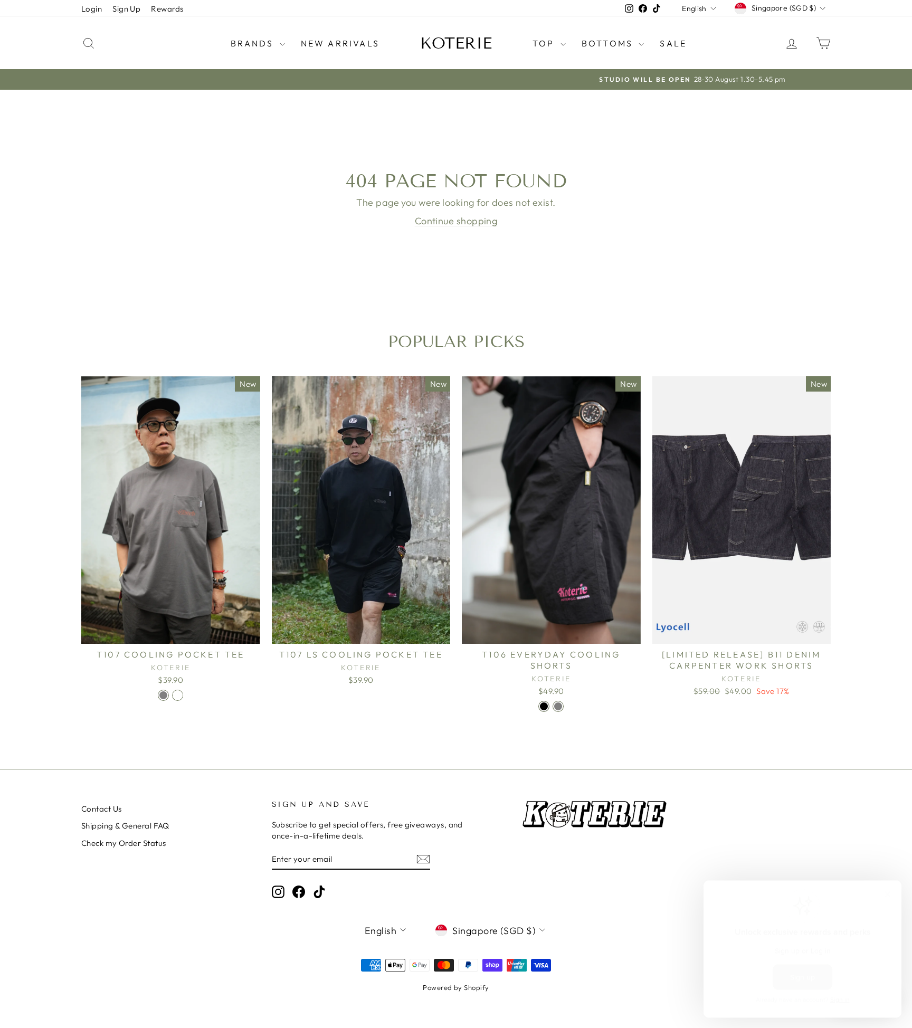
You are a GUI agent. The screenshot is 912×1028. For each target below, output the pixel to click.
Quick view (170, 632)
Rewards (167, 9)
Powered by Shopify (456, 987)
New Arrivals (340, 43)
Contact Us (101, 809)
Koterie (456, 43)
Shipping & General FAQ (125, 826)
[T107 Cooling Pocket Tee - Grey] (163, 695)
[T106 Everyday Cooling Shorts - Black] (544, 706)
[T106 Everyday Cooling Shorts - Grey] (558, 706)
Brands (254, 43)
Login (91, 9)
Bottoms (609, 43)
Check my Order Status (123, 843)
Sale (673, 43)
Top (545, 43)
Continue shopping (456, 221)
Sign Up (126, 9)
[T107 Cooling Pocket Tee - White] (178, 695)
